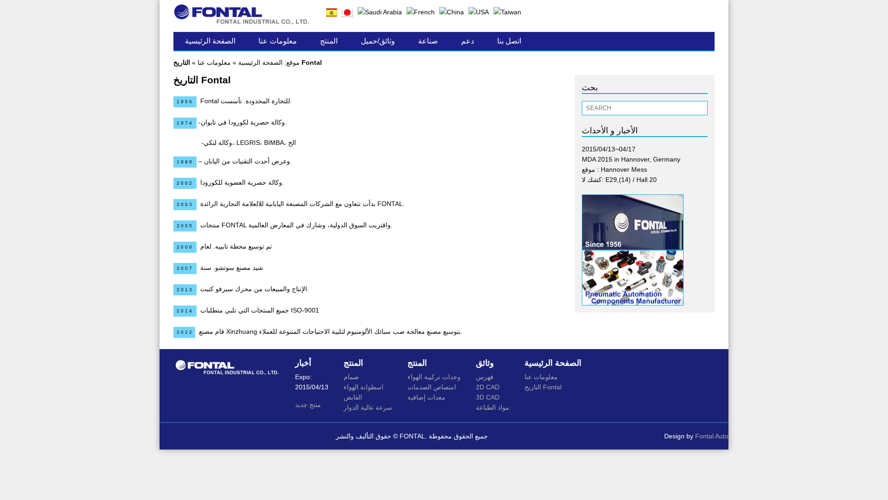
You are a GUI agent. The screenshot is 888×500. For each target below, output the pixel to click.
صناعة (428, 41)
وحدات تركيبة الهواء (434, 377)
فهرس (484, 377)
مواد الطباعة (492, 407)
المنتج (329, 41)
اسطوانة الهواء (363, 387)
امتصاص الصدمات (431, 387)
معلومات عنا (278, 41)
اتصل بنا (509, 41)
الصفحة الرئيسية (210, 41)
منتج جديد (308, 404)
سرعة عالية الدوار (368, 407)
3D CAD (488, 397)
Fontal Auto (711, 436)
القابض (353, 397)
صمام (351, 377)
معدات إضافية (426, 397)
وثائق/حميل (378, 41)
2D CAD (488, 387)
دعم (467, 41)
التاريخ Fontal (542, 387)
